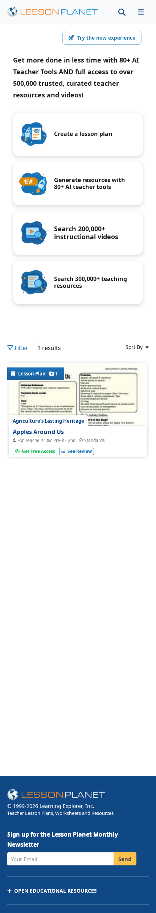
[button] (141, 11)
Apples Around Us (38, 432)
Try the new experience (106, 37)
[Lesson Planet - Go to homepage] (56, 12)
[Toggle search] (122, 12)
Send (125, 858)
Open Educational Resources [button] (55, 890)
